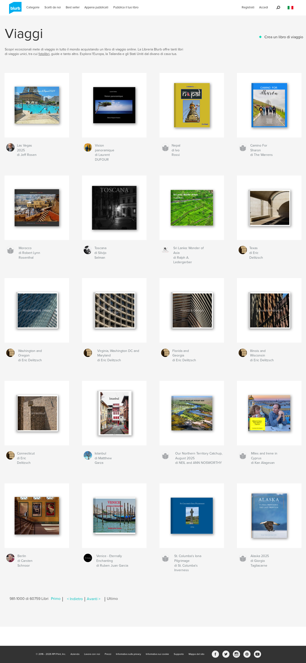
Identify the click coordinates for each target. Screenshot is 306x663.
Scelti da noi (52, 7)
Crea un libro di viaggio (283, 37)
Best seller (73, 7)
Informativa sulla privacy (128, 654)
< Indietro (75, 599)
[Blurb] (14, 10)
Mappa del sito (196, 654)
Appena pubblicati (96, 7)
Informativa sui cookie (157, 654)
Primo (55, 599)
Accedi (263, 7)
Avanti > (93, 599)
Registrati (248, 7)
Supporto (179, 654)
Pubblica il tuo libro (125, 7)
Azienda (75, 654)
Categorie (32, 7)
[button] (290, 8)
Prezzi (108, 654)
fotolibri (43, 54)
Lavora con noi (92, 654)
